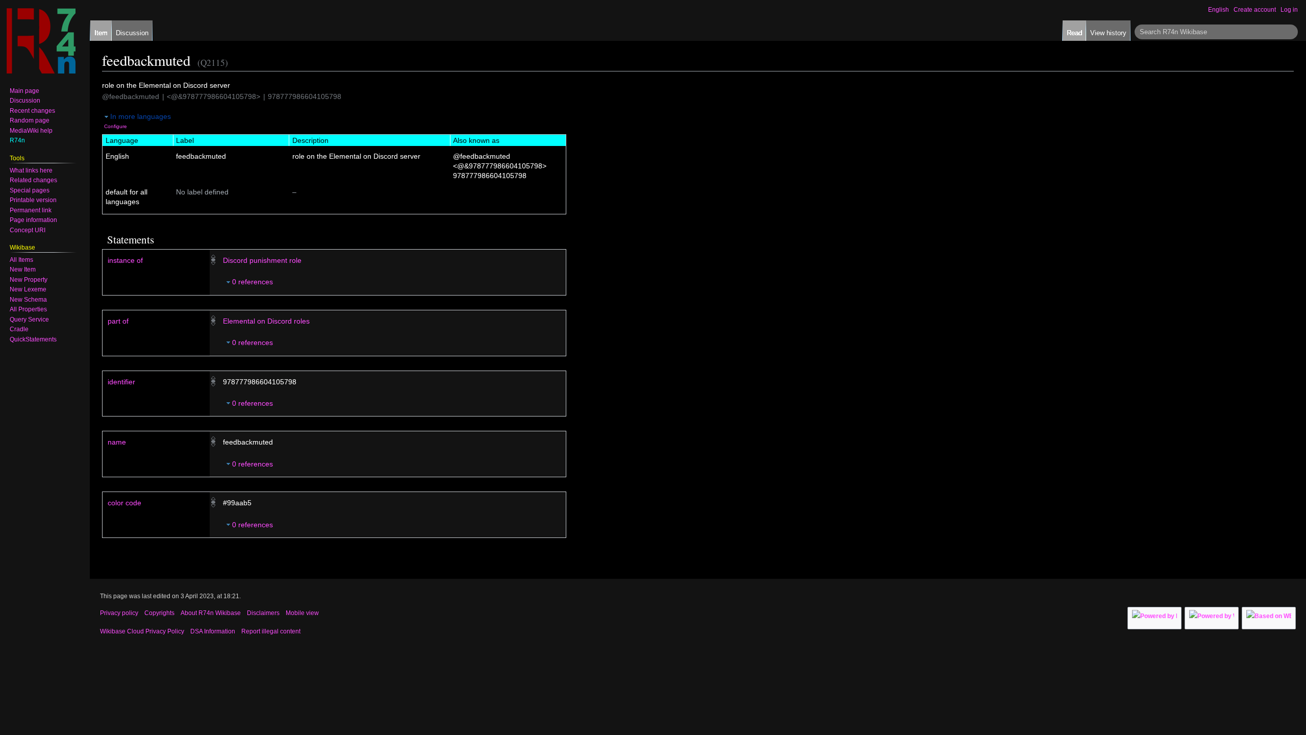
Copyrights (159, 613)
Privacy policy (119, 613)
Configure (115, 126)
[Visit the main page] (41, 41)
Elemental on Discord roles (266, 321)
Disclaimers (263, 613)
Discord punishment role (262, 260)
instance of (125, 260)
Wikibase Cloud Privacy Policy (142, 631)
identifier (121, 382)
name (117, 442)
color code (124, 503)
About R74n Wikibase (211, 613)
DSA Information (212, 631)
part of (118, 321)
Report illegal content (270, 631)
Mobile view (302, 613)
